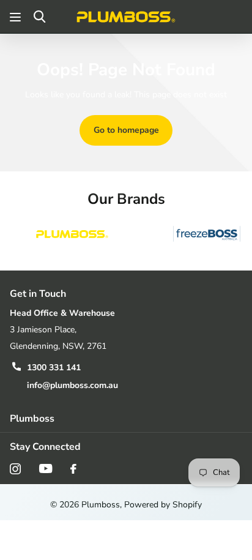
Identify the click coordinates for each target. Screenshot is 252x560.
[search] (39, 17)
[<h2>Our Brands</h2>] (72, 234)
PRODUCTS (17, 17)
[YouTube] (45, 468)
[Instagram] (15, 468)
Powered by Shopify (163, 504)
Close (126, 418)
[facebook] (73, 469)
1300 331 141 (54, 367)
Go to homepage (126, 130)
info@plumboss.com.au (72, 385)
